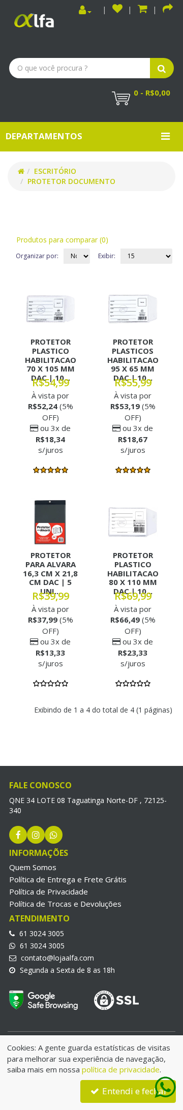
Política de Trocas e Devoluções (65, 904)
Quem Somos (32, 867)
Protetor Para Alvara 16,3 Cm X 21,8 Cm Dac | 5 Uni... (50, 573)
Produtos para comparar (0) (62, 239)
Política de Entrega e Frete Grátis (68, 879)
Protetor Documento (71, 181)
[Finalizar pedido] (168, 10)
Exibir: (106, 256)
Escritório (55, 171)
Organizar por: (37, 256)
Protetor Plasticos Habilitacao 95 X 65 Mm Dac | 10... (133, 359)
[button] (142, 10)
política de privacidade (121, 1069)
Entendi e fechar (133, 1091)
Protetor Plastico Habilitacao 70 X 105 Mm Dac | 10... (50, 359)
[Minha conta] (85, 10)
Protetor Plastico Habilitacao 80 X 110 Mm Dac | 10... (133, 573)
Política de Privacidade (48, 891)
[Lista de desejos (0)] (117, 10)
